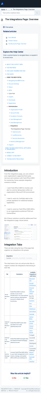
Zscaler (31, 346)
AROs (10, 90)
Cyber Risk (12, 93)
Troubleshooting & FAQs (15, 159)
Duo (30, 303)
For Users (10, 74)
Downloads (12, 100)
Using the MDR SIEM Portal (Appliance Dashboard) (18, 148)
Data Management (16, 122)
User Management (16, 119)
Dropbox (31, 300)
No (15, 378)
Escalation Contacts (16, 116)
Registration (12, 103)
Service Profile (14, 113)
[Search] (37, 13)
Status (11, 87)
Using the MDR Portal (14, 77)
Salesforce (32, 309)
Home (3, 9)
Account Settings (14, 84)
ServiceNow (32, 311)
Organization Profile (16, 109)
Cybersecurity (16, 132)
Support (11, 145)
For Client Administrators (16, 71)
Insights (11, 97)
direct (31, 352)
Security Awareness (18, 138)
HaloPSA (31, 361)
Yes (27, 378)
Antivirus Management (17, 141)
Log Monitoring (16, 135)
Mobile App (10, 152)
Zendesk (31, 314)
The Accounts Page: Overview (17, 44)
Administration (13, 106)
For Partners (11, 67)
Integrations (14, 126)
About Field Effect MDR (15, 64)
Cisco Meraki (12, 37)
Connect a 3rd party (14, 156)
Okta (30, 306)
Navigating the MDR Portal (16, 80)
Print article (9, 27)
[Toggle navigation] (38, 3)
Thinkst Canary (12, 40)
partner (31, 354)
